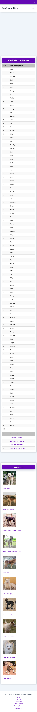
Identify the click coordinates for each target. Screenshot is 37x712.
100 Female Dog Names (17, 441)
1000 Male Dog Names (16, 445)
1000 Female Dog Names (17, 448)
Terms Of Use (18, 704)
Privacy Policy (18, 706)
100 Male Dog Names (16, 437)
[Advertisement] (18, 31)
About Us (18, 699)
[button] (34, 2)
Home (18, 697)
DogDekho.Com (10, 8)
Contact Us (18, 701)
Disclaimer (18, 708)
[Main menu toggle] (33, 8)
